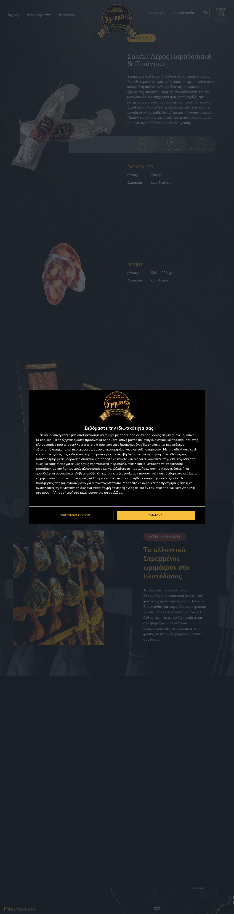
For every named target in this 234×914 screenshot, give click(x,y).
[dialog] (117, 457)
